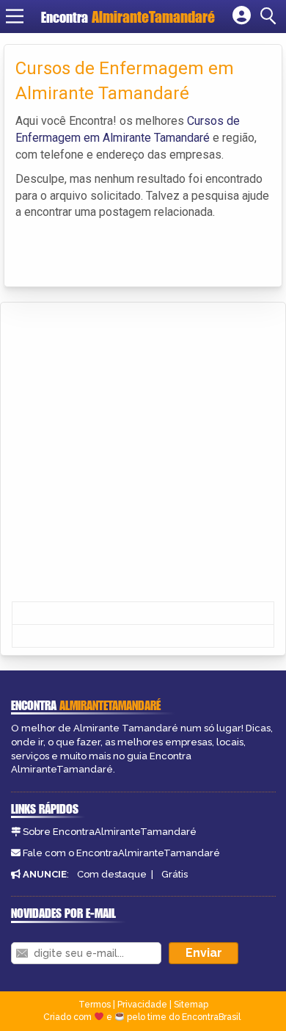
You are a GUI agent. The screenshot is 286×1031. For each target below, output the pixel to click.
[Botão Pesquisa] (271, 16)
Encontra (66, 17)
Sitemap (191, 1004)
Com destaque (112, 874)
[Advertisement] (143, 453)
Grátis (174, 874)
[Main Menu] (14, 16)
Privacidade (142, 1004)
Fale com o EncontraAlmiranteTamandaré (121, 852)
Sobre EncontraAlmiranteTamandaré (110, 831)
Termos (94, 1004)
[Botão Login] (241, 16)
